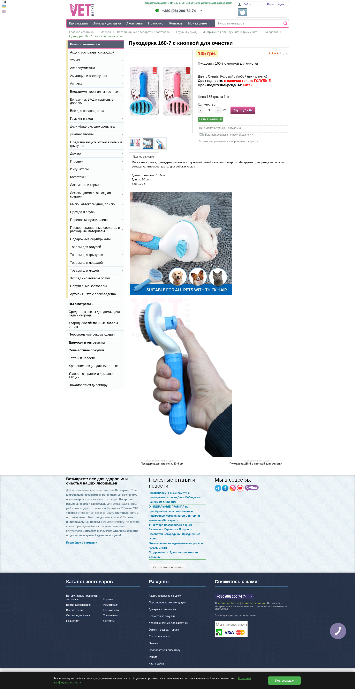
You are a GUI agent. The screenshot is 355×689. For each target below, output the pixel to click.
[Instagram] (232, 488)
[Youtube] (240, 488)
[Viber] (251, 488)
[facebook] (225, 488)
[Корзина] (242, 12)
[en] (4, 11)
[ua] (4, 7)
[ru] (4, 2)
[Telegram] (218, 488)
